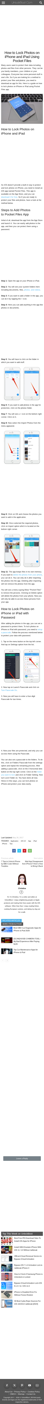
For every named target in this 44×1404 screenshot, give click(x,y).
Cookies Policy (34, 1392)
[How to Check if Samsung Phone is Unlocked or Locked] (6, 1277)
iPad (35, 841)
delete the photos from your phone (27, 575)
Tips (11, 844)
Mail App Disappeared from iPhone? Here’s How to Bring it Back (32, 863)
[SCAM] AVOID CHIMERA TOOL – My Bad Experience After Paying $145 (27, 941)
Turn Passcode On (9, 690)
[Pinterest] (22, 1385)
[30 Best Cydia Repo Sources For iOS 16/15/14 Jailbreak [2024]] (6, 1304)
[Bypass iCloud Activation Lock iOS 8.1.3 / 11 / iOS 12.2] (6, 1286)
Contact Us (30, 1394)
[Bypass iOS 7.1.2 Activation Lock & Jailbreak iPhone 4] (6, 1268)
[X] (14, 1385)
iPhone (4, 844)
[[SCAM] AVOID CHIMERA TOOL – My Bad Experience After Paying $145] (6, 940)
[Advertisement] (22, 28)
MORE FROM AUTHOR (12, 924)
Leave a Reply (22, 1158)
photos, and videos (32, 290)
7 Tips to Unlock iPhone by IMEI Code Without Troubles (10, 863)
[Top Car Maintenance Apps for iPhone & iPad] (6, 951)
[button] (41, 3)
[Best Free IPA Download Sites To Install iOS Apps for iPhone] (6, 1241)
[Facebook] (22, 892)
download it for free (9, 197)
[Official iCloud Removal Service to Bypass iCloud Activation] (6, 1259)
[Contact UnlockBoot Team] (37, 1385)
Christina (22, 888)
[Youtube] (29, 1385)
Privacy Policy (20, 1392)
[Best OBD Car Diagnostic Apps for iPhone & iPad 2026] (6, 929)
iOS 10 (23, 841)
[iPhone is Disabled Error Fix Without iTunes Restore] (6, 1295)
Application (14, 841)
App (29, 841)
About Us (8, 1392)
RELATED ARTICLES (11, 921)
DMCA (13, 1394)
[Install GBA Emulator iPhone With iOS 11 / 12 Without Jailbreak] (6, 1250)
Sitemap (21, 1394)
